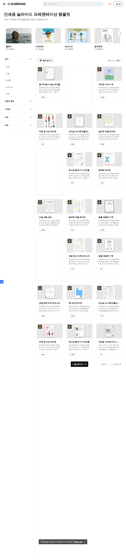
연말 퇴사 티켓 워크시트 (79, 256)
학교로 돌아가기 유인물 (79, 170)
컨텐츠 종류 (9, 101)
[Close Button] (84, 542)
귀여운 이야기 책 (105, 84)
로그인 (118, 4)
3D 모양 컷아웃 (75, 303)
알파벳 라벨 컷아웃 (106, 131)
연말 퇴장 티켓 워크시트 (49, 303)
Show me (78, 542)
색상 (6, 117)
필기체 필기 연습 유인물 (49, 84)
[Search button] (45, 3)
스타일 (7, 109)
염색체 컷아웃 (104, 170)
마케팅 (8, 80)
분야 (6, 59)
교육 (7, 67)
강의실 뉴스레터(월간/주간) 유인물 (79, 131)
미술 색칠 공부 (45, 217)
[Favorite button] (55, 69)
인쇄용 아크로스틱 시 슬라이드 (109, 342)
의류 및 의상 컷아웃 (47, 131)
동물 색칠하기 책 (105, 217)
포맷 (6, 125)
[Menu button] (4, 4)
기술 (7, 73)
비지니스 (9, 87)
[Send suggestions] (1, 282)
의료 (7, 93)
